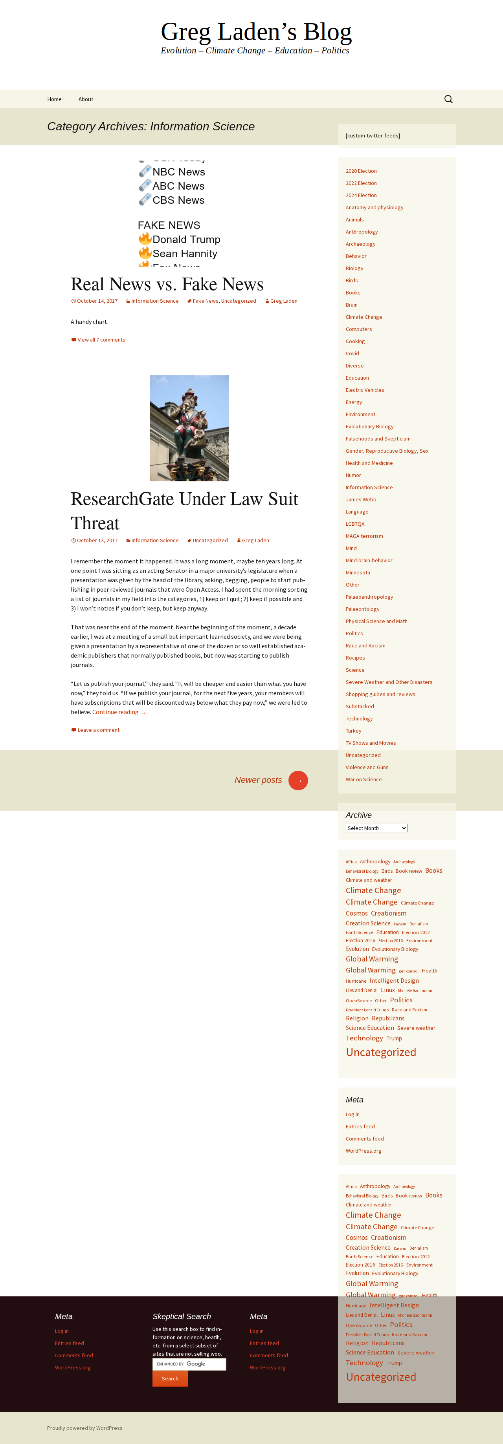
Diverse (355, 365)
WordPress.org (364, 1150)
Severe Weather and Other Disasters (389, 681)
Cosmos (357, 913)
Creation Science (368, 923)
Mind (351, 548)
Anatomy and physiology (375, 207)
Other (353, 584)
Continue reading (119, 712)
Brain (352, 304)
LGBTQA (355, 523)
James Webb (361, 499)
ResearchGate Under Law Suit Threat (184, 509)
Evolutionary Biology (370, 426)
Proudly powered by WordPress (85, 1427)
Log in (353, 1114)
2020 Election (361, 170)
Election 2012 (416, 932)
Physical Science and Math (377, 621)
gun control (409, 971)
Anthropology (362, 231)
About (86, 99)
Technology (359, 718)
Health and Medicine (369, 462)
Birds (352, 280)
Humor (353, 475)
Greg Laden (283, 300)
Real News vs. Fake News (167, 282)
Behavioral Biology (362, 871)
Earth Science (359, 932)
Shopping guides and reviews (380, 694)
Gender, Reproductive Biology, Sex (387, 450)
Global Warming (372, 958)
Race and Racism (366, 645)
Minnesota (358, 572)
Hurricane (356, 981)
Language (357, 511)
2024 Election (361, 195)
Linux (388, 990)
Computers (359, 329)
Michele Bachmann (415, 990)
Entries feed (360, 1126)
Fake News (205, 300)
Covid (352, 353)
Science (355, 669)
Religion (357, 1018)
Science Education (370, 1027)
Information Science (155, 300)
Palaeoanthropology (369, 596)
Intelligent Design (394, 980)
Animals (355, 219)
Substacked (360, 706)
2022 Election (361, 182)
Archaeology (361, 243)
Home (54, 99)
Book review (409, 871)
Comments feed (365, 1138)
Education (357, 377)
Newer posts (269, 780)
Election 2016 (360, 940)
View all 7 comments (101, 339)
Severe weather (416, 1027)
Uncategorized (238, 300)
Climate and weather (369, 880)
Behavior (356, 256)
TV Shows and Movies (371, 742)
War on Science (364, 779)
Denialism (418, 924)
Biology (354, 268)
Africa (351, 862)
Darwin (400, 924)
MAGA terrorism (364, 535)
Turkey (354, 730)
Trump (394, 1038)
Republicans (388, 1018)
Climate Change (364, 316)
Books (353, 292)
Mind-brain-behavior (369, 560)
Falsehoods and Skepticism (378, 438)
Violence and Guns (367, 767)
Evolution (357, 948)
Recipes (355, 657)
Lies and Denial (362, 990)
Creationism (389, 913)
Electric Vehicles (365, 389)
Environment (360, 414)
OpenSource (359, 1000)
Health (429, 970)
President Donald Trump (367, 1010)
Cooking (355, 341)
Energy (354, 402)
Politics (354, 633)
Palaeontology (363, 608)
